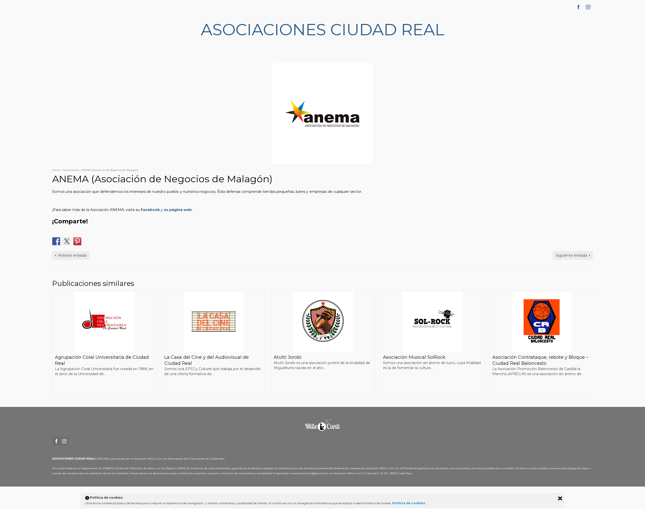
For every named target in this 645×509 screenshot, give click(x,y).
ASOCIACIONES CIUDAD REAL (322, 29)
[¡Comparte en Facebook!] (56, 241)
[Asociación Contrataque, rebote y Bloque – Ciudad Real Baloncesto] (542, 321)
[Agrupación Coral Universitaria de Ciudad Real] (104, 321)
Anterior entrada (72, 255)
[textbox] (322, 221)
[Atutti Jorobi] (323, 321)
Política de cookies (409, 503)
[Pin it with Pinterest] (77, 241)
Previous (56, 342)
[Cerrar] (560, 498)
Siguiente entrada (571, 255)
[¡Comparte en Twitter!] (67, 241)
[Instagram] (588, 7)
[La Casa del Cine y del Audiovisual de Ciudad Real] (214, 321)
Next (588, 342)
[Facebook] (578, 7)
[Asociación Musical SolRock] (432, 321)
